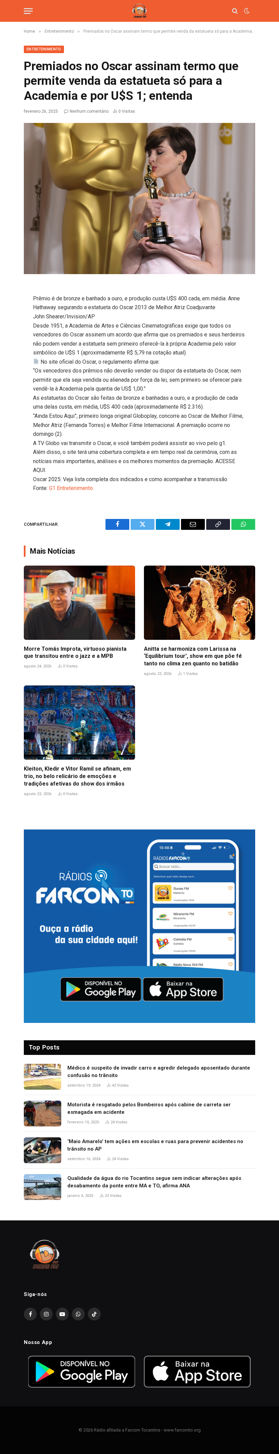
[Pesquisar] (235, 11)
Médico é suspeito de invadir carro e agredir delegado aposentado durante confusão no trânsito (158, 1071)
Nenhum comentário (89, 111)
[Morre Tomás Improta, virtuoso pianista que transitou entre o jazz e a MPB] (79, 603)
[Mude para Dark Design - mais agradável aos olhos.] (246, 11)
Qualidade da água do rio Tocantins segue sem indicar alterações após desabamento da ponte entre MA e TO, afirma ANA (154, 1181)
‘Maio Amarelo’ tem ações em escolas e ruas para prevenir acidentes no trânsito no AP (155, 1145)
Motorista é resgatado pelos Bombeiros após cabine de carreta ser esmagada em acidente (149, 1108)
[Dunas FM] (139, 11)
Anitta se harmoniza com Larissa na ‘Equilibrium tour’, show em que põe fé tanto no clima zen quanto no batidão (193, 656)
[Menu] (28, 11)
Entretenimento (44, 49)
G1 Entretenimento (71, 488)
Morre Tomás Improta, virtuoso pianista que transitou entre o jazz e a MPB (75, 653)
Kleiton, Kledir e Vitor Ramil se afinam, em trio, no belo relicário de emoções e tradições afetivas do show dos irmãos (77, 776)
